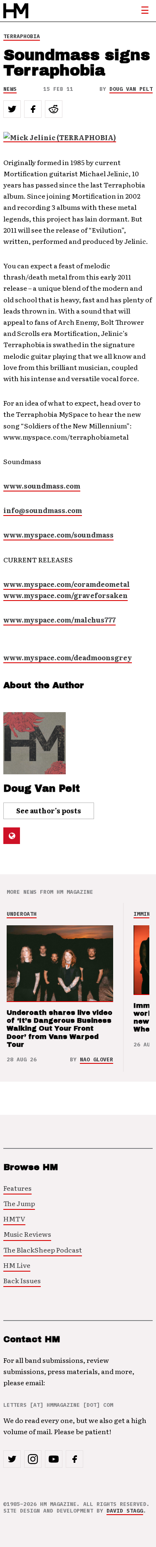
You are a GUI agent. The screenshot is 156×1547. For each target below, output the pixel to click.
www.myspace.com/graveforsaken (65, 595)
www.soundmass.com (41, 486)
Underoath (22, 913)
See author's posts (48, 810)
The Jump (19, 1203)
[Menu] (145, 10)
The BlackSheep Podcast (42, 1250)
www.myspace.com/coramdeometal (66, 584)
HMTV (14, 1218)
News (10, 88)
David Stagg (124, 1510)
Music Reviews (27, 1234)
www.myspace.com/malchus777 (59, 620)
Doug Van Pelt (131, 88)
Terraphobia (21, 36)
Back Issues (22, 1280)
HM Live (16, 1265)
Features (17, 1188)
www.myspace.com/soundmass (58, 535)
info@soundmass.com (42, 510)
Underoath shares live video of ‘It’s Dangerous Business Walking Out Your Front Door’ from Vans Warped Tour (59, 1028)
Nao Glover (96, 1059)
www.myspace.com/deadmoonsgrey (67, 657)
